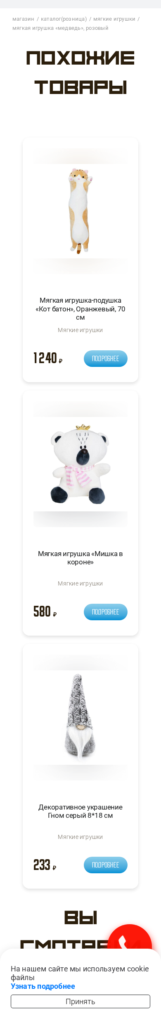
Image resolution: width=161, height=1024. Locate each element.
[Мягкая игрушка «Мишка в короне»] (80, 468)
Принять (80, 1001)
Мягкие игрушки (80, 330)
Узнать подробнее (43, 986)
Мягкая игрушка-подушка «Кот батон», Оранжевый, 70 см (80, 308)
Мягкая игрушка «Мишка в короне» (80, 557)
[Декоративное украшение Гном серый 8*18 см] (80, 721)
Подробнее (105, 358)
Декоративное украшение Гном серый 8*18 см (80, 811)
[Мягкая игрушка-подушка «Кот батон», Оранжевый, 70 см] (80, 215)
